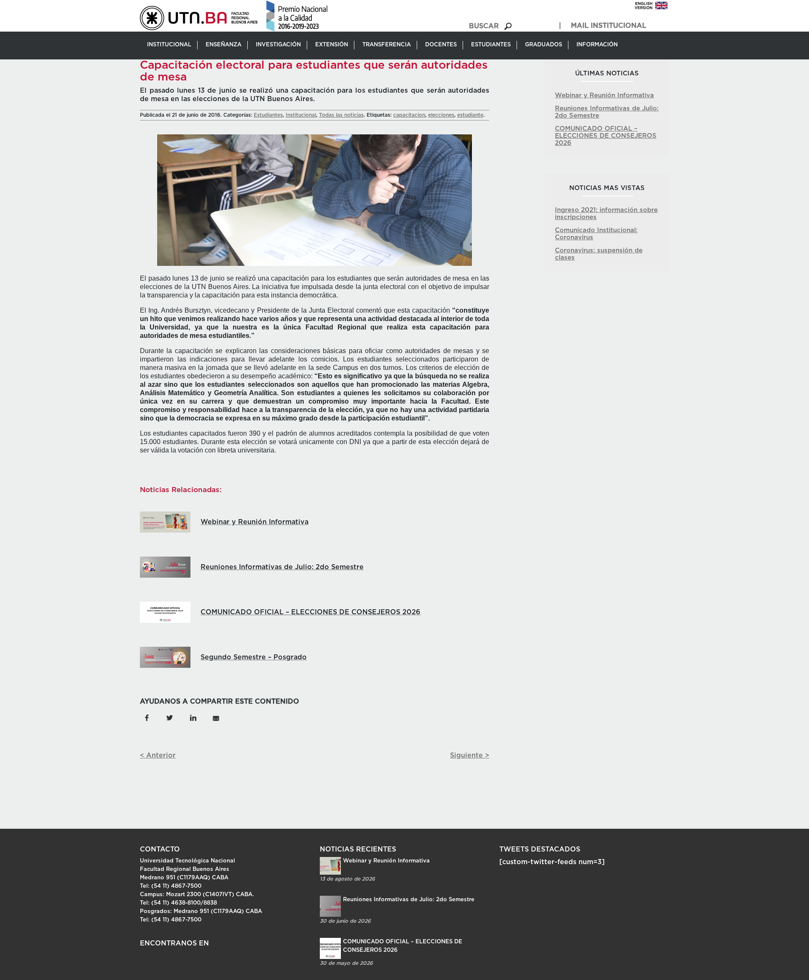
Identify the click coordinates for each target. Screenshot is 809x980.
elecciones (441, 115)
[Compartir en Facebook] (147, 717)
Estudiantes (268, 115)
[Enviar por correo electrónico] (215, 717)
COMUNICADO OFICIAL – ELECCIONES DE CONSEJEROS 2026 (605, 136)
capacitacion (409, 115)
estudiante (470, 115)
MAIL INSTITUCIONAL (608, 25)
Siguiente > (469, 755)
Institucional (301, 115)
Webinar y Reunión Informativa (604, 95)
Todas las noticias (341, 115)
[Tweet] (170, 717)
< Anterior (158, 755)
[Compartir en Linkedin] (193, 717)
